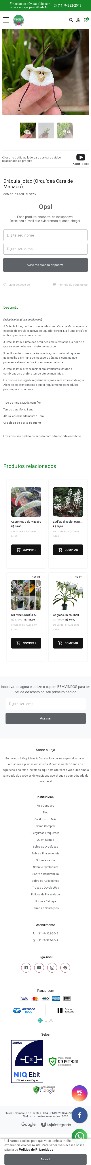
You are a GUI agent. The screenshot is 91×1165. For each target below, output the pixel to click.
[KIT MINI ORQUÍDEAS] (26, 617)
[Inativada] (27, 1061)
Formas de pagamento (73, 284)
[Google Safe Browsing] (44, 1089)
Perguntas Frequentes (45, 833)
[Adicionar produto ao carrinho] (26, 549)
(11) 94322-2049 (45, 5)
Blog (46, 812)
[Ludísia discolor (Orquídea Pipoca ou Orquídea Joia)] (68, 523)
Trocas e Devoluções (45, 887)
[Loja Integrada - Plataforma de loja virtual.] (56, 1125)
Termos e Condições (45, 908)
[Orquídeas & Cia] (18, 20)
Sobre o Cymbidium (45, 867)
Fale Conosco (45, 805)
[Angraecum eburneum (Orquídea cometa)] (68, 617)
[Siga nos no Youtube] (39, 969)
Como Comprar (45, 826)
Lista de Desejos (19, 284)
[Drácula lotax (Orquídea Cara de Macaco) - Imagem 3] (64, 129)
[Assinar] (46, 718)
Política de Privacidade (45, 894)
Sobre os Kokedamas (45, 880)
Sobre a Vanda (45, 860)
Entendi (45, 1159)
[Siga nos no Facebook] (26, 969)
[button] (81, 159)
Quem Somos (45, 839)
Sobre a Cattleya (45, 901)
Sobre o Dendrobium (45, 874)
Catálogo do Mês (45, 819)
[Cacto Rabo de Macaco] (26, 523)
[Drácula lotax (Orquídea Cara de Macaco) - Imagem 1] (27, 129)
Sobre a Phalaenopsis (45, 853)
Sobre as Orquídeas (45, 846)
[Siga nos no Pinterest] (65, 969)
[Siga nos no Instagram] (52, 969)
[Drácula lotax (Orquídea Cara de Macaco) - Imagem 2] (45, 129)
